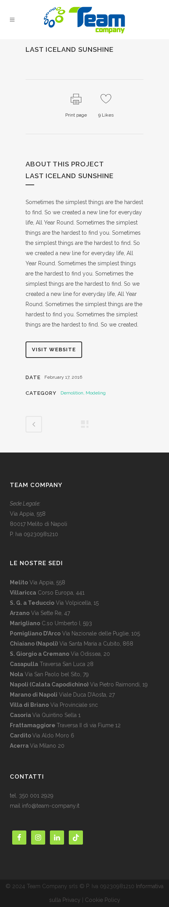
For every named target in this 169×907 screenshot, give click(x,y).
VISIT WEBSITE (54, 349)
